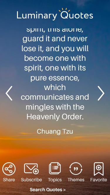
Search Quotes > (48, 189)
